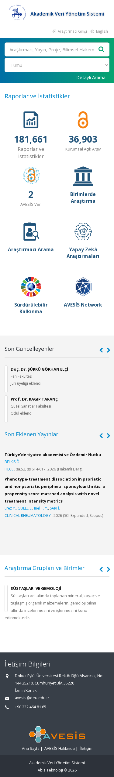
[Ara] (101, 49)
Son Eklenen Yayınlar (31, 434)
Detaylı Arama (90, 77)
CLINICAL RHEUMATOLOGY (28, 515)
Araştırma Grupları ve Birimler (45, 568)
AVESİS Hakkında (59, 748)
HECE (9, 469)
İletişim (86, 748)
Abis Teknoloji (50, 770)
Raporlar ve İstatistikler (37, 96)
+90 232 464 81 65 (30, 707)
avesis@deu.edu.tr (32, 697)
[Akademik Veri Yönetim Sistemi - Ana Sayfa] (17, 13)
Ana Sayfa (31, 748)
